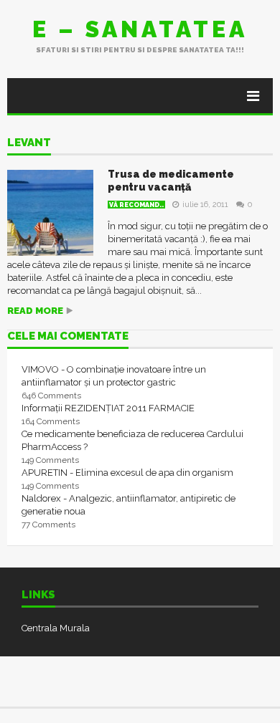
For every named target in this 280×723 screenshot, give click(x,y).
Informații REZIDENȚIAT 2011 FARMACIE (108, 408)
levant (29, 143)
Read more (35, 310)
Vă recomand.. (136, 205)
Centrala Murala (56, 628)
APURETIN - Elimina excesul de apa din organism (127, 472)
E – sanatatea (140, 29)
